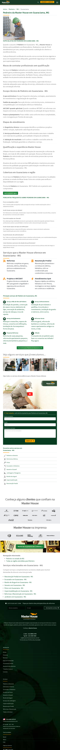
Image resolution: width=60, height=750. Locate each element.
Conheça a (30, 628)
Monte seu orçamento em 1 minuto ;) (30, 546)
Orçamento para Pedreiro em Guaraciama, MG (30, 348)
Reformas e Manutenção (9, 709)
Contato (5, 672)
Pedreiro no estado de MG (15, 559)
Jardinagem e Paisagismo (13, 473)
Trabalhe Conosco (8, 669)
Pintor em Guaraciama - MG (13, 588)
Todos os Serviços (7, 712)
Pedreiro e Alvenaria (8, 684)
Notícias (5, 658)
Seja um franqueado (8, 660)
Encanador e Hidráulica (12, 466)
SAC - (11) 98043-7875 (30, 634)
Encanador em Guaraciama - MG (15, 579)
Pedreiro (12, 9)
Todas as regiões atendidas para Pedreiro (20, 561)
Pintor (8, 462)
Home (4, 652)
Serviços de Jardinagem (9, 700)
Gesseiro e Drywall (11, 469)
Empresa (5, 655)
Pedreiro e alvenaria (12, 455)
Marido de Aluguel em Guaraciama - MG (18, 582)
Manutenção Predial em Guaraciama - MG (18, 577)
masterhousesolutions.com (10, 721)
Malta (4, 739)
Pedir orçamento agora (10, 193)
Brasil (4, 737)
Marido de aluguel (11, 476)
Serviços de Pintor (8, 692)
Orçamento (47, 2)
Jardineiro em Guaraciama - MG (15, 597)
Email (5, 422)
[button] (30, 394)
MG (18, 9)
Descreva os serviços (9, 428)
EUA (4, 742)
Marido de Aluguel (7, 698)
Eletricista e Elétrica (12, 459)
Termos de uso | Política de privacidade (30, 640)
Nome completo (8, 416)
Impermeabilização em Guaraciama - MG (18, 591)
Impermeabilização (11, 480)
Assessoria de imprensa (9, 666)
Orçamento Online (8, 663)
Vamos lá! (29, 441)
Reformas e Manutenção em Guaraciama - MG (20, 594)
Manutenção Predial (12, 483)
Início (5, 9)
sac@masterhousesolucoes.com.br (30, 638)
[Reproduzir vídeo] (30, 394)
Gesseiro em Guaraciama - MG (14, 585)
